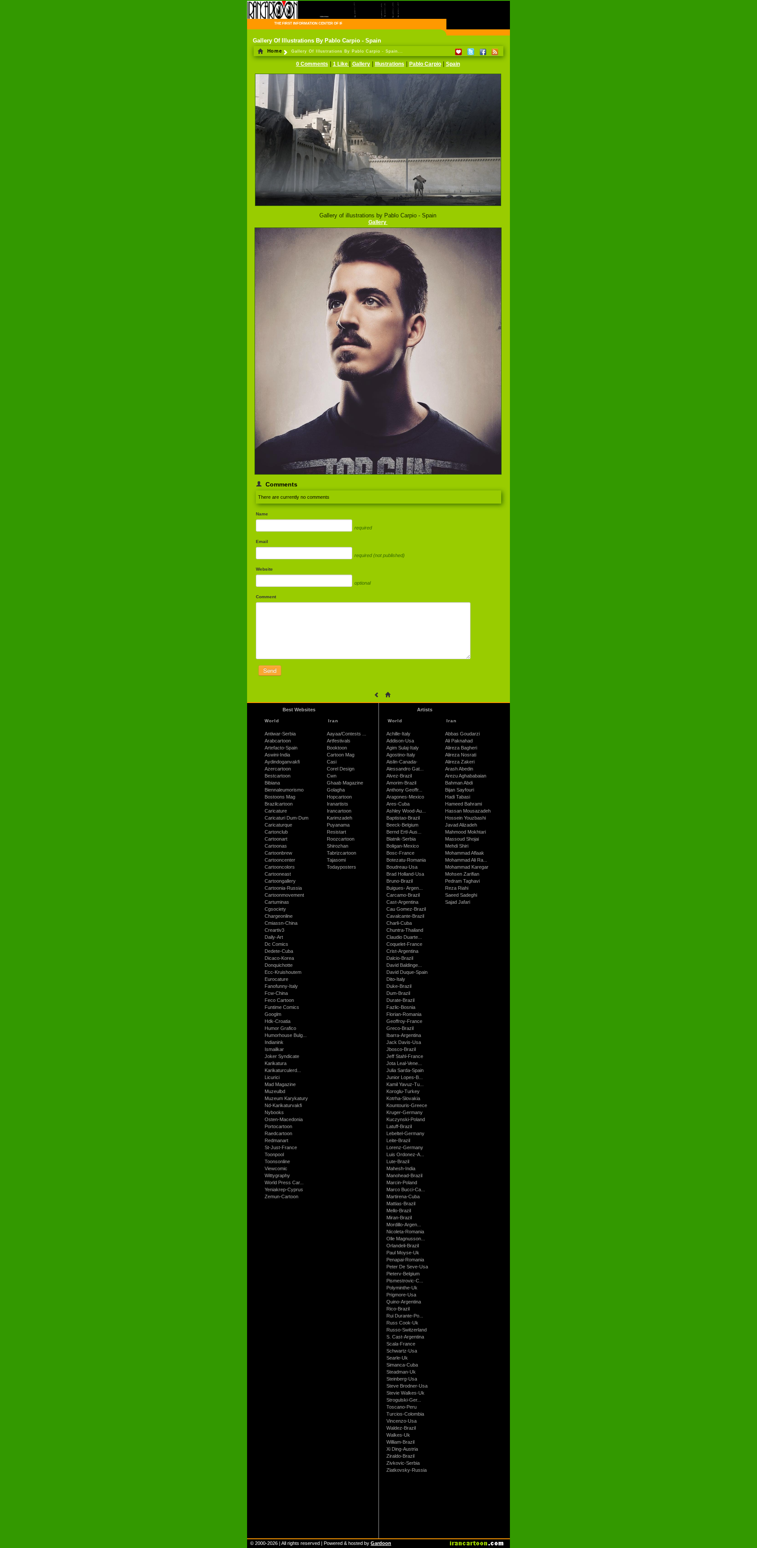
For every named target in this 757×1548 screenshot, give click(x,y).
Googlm (273, 1014)
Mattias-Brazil (400, 1203)
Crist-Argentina (402, 951)
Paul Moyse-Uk (402, 1252)
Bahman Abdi (459, 782)
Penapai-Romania (405, 1259)
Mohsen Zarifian (462, 874)
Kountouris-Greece (406, 1105)
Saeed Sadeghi (461, 895)
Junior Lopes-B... (404, 1077)
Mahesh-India (400, 1168)
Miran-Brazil (399, 1217)
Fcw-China (276, 993)
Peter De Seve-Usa (407, 1266)
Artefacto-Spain (281, 747)
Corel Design (340, 768)
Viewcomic (276, 1168)
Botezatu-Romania (406, 860)
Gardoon (381, 1543)
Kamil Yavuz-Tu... (405, 1084)
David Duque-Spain (407, 972)
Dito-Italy (395, 979)
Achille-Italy (398, 733)
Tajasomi (336, 860)
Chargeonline (279, 916)
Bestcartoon (277, 775)
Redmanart (276, 1140)
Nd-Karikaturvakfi (283, 1105)
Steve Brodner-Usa (407, 1385)
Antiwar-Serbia (280, 733)
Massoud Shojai (462, 838)
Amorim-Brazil (401, 782)
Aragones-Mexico (405, 796)
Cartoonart (276, 838)
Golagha (336, 789)
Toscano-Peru (401, 1407)
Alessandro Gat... (405, 768)
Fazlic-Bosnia (400, 1007)
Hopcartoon (339, 796)
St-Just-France (281, 1147)
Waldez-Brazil (401, 1428)
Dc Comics (276, 944)
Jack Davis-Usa (403, 1042)
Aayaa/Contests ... (346, 733)
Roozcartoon (340, 838)
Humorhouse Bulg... (286, 1035)
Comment (266, 596)
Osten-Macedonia (284, 1119)
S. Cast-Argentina (405, 1336)
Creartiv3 (274, 930)
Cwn (331, 775)
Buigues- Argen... (404, 888)
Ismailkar (274, 1049)
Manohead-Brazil (404, 1175)
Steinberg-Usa (401, 1378)
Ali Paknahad (459, 740)
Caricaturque (278, 824)
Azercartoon (278, 768)
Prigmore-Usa (401, 1294)
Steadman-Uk (401, 1371)
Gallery (361, 64)
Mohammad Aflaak (464, 853)
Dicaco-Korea (279, 958)
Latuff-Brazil (399, 1126)
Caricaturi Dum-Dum (286, 817)
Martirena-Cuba (403, 1196)
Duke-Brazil (398, 986)
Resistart (336, 831)
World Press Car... (284, 1182)
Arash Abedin (459, 768)
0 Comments (312, 64)
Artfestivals (338, 740)
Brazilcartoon (279, 803)
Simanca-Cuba (402, 1364)
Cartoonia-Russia (283, 888)
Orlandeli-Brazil (402, 1245)
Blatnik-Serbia (401, 838)
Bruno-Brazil (399, 881)
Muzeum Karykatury (286, 1098)
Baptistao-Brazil (403, 817)
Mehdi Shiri (456, 846)
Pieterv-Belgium (403, 1273)
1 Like (341, 64)
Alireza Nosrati (460, 754)
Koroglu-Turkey (403, 1091)
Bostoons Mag (280, 796)
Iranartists (337, 803)
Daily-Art (274, 937)
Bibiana (272, 782)
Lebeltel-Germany (405, 1133)
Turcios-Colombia (405, 1414)
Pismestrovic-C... (404, 1280)
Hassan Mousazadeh (468, 810)
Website (264, 569)
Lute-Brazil (397, 1161)
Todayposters (341, 867)
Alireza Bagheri (461, 747)
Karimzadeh (339, 817)
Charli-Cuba (399, 923)
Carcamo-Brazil (403, 895)
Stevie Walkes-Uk (405, 1392)
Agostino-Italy (400, 754)
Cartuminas (277, 902)
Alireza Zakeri (459, 761)
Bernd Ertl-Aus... (403, 831)
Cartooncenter (280, 860)
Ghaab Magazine (345, 782)
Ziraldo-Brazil (400, 1456)
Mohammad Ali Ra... (466, 860)
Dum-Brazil (398, 993)
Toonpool (274, 1154)
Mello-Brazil (398, 1210)
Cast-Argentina (402, 902)
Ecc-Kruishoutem (283, 972)
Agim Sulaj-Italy (402, 747)
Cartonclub (276, 831)
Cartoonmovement (284, 895)
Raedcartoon (278, 1133)
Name (262, 513)
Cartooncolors (280, 867)
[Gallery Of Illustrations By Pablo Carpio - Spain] (378, 206)
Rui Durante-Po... (404, 1315)
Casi (331, 761)
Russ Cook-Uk (402, 1322)
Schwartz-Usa (401, 1350)
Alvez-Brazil (399, 775)
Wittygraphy (277, 1175)
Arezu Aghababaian (465, 775)
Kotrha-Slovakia (403, 1098)
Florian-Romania (403, 1014)
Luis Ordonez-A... (405, 1154)
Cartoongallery (280, 881)
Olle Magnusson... (405, 1238)
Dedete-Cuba (279, 951)
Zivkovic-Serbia (403, 1463)
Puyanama (338, 824)
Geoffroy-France (404, 1021)
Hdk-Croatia (277, 1021)
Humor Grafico (280, 1028)
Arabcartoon (278, 740)
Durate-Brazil (400, 1000)
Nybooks (274, 1112)
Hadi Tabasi (457, 796)
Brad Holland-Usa (405, 874)
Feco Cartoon (279, 1000)
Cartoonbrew (278, 853)
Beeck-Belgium (402, 824)
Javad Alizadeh (461, 824)
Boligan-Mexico (402, 846)
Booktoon (337, 747)
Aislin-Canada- (401, 761)
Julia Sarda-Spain (405, 1070)
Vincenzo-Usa (401, 1421)
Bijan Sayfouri (459, 789)
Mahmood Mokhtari (465, 831)
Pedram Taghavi (462, 881)
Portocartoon (278, 1126)
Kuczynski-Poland (405, 1119)
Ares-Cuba (398, 803)
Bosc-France (400, 853)
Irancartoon (339, 810)
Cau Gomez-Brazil (406, 909)
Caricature (276, 810)
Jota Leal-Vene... (404, 1063)
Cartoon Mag (340, 754)
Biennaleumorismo (284, 789)
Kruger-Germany (404, 1112)
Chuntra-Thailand (404, 930)
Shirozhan (337, 846)
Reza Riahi (456, 888)
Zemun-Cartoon (281, 1196)
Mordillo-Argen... (403, 1224)
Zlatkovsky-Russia (406, 1470)
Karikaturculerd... (283, 1070)
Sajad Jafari (457, 902)
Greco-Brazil (400, 1028)
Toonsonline (277, 1161)
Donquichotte (279, 965)
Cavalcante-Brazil (405, 916)
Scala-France (400, 1343)
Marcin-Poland (401, 1182)
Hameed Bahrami (463, 803)
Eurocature (276, 979)
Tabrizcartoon (341, 853)
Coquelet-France (404, 944)
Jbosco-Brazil (401, 1049)
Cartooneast (278, 874)
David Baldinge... (404, 965)
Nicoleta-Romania (405, 1231)
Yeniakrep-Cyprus (284, 1189)
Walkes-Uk (398, 1435)
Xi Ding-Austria (402, 1449)
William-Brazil (400, 1442)
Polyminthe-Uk (401, 1287)
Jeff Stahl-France (404, 1056)
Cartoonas (276, 846)
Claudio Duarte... (404, 937)
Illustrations (389, 64)
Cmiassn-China (281, 923)
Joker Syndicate (282, 1056)
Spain (453, 64)
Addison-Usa (400, 740)
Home (273, 50)
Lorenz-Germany (404, 1147)
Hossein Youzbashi (465, 817)
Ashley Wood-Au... (406, 810)
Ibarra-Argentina (403, 1035)
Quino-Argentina (403, 1301)
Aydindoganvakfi (282, 761)
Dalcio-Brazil (399, 958)
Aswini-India (277, 754)
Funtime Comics (282, 1007)
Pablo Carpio (425, 64)
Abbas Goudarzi (462, 733)
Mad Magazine (280, 1084)
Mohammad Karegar (466, 867)
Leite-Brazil (398, 1140)
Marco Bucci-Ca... (405, 1189)
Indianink (274, 1042)
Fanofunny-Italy (281, 986)
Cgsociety (275, 909)
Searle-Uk (397, 1357)
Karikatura (276, 1063)
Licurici (272, 1077)
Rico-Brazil (398, 1308)
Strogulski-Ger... (403, 1399)
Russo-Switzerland (406, 1329)
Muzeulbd (275, 1091)
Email (262, 541)
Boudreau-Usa (401, 867)
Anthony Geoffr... (404, 789)
